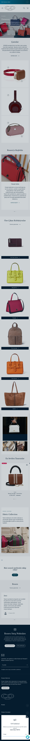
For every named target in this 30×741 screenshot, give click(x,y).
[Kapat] (27, 716)
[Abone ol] (25, 734)
